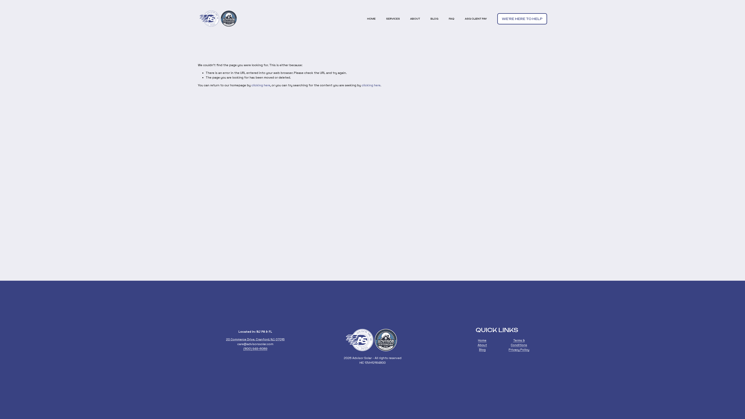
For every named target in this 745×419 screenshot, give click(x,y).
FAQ (451, 18)
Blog (434, 18)
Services (393, 18)
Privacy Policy (519, 350)
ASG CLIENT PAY (476, 18)
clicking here (260, 85)
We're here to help (522, 19)
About (415, 18)
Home (371, 18)
